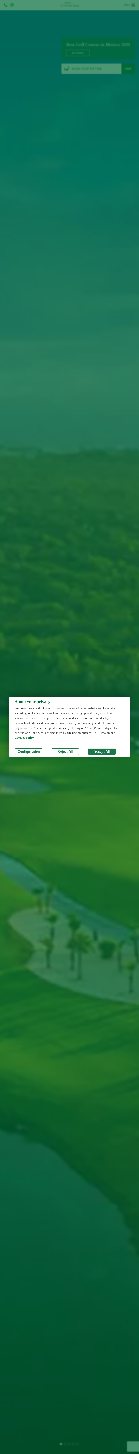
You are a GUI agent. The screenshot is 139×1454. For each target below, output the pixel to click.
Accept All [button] (102, 751)
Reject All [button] (65, 751)
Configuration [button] (28, 751)
